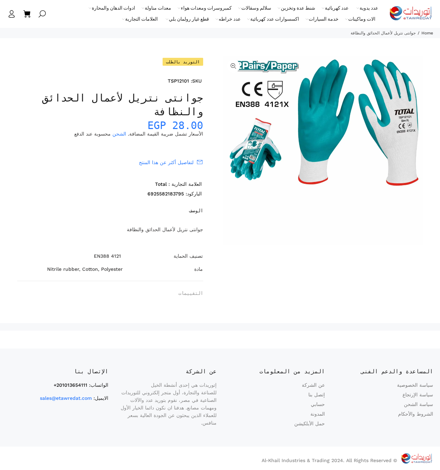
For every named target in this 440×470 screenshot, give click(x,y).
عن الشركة (313, 385)
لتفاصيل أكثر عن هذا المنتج (166, 162)
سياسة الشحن (418, 404)
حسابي (318, 404)
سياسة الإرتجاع (418, 394)
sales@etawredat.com (66, 398)
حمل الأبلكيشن (309, 423)
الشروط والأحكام (415, 414)
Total (161, 184)
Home (427, 33)
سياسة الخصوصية (415, 385)
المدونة (317, 414)
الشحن (119, 134)
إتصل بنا (316, 394)
